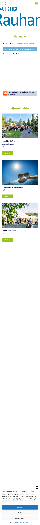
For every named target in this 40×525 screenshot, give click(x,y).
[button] (37, 487)
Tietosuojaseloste (24, 522)
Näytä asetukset (20, 518)
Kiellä (20, 513)
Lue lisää (7, 153)
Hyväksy (20, 507)
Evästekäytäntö (14, 522)
